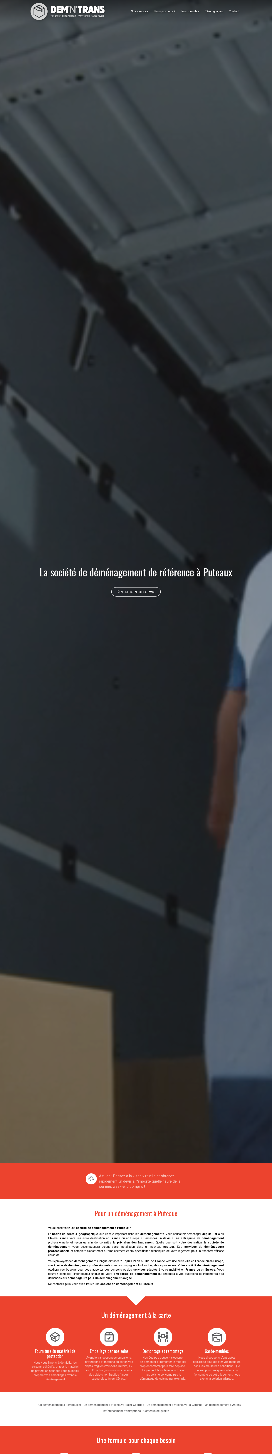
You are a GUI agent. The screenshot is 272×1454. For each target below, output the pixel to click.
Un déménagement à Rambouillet (59, 1405)
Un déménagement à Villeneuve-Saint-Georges (114, 1405)
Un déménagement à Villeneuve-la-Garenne (174, 1405)
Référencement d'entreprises (122, 1411)
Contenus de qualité (156, 1411)
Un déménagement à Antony (223, 1405)
